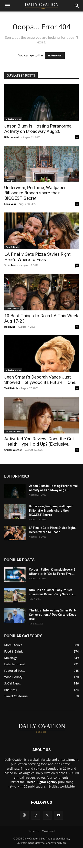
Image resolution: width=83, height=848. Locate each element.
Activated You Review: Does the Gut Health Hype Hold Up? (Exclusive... (39, 441)
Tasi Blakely (11, 388)
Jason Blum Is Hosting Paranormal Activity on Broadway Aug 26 (38, 128)
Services (34, 831)
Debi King (9, 326)
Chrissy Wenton (13, 449)
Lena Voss (10, 203)
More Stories (12, 308)
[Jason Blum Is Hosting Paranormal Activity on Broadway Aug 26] (41, 102)
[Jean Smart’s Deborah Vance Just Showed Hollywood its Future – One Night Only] (41, 353)
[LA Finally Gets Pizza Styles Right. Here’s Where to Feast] (41, 230)
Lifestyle (10, 180)
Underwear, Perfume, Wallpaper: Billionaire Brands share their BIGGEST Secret (35, 193)
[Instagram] (24, 815)
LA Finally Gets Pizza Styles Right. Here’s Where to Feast (38, 257)
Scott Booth (11, 265)
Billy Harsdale (12, 137)
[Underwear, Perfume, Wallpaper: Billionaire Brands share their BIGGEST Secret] (41, 164)
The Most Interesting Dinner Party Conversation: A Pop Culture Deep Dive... (53, 615)
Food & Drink (12, 246)
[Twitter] (47, 815)
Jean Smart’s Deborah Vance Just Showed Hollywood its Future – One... (41, 379)
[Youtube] (58, 815)
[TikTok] (35, 815)
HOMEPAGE (55, 55)
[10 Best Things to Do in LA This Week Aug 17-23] (41, 292)
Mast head (48, 831)
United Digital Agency (41, 782)
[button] (7, 5)
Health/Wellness (14, 431)
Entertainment (13, 118)
